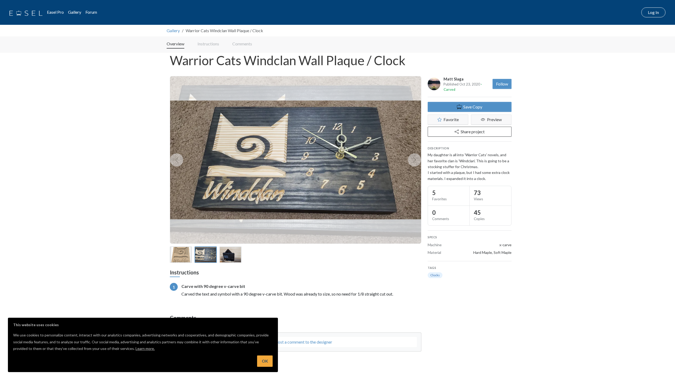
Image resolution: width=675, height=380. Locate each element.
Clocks (435, 275)
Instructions (208, 43)
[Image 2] (206, 254)
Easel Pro (55, 12)
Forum (91, 12)
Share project (473, 131)
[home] (25, 12)
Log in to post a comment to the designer (295, 341)
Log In (653, 12)
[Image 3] (230, 254)
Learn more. (145, 348)
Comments (242, 43)
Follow (502, 83)
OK (265, 361)
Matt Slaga (453, 79)
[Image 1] (181, 254)
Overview (175, 43)
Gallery (74, 12)
